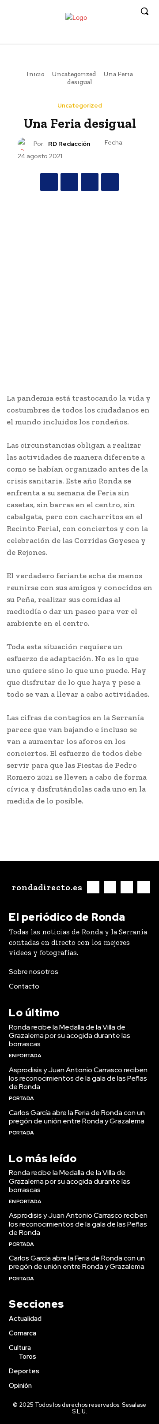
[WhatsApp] (110, 182)
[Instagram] (115, 37)
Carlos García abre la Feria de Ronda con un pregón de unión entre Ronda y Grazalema (77, 1117)
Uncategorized (74, 74)
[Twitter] (129, 37)
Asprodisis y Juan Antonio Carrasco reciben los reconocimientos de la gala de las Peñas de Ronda (78, 1078)
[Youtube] (142, 37)
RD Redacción (69, 144)
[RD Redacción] (26, 144)
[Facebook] (102, 37)
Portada (21, 1098)
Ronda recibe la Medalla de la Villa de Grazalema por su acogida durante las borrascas (69, 1035)
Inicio (35, 74)
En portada (25, 1055)
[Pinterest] (89, 182)
